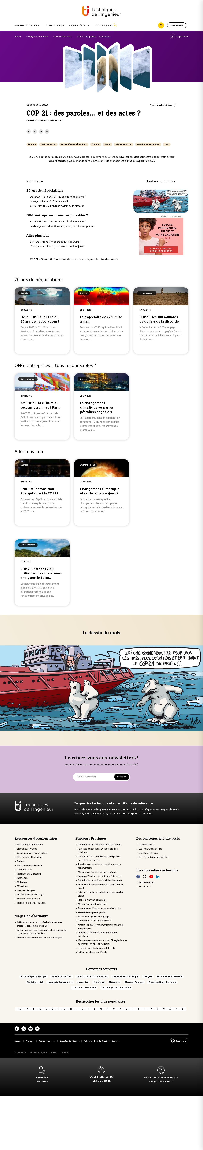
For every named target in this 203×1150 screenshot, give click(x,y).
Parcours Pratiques (56, 25)
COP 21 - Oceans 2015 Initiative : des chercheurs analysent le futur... (41, 573)
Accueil (18, 37)
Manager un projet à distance (92, 904)
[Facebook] (138, 876)
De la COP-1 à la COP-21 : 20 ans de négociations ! (57, 197)
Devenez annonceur (176, 216)
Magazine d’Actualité (79, 25)
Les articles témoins (148, 853)
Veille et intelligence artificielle (92, 952)
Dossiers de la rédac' (62, 37)
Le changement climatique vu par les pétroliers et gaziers (62, 226)
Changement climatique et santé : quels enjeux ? (57, 246)
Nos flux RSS (145, 887)
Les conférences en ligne (150, 849)
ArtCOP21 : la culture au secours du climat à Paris (57, 221)
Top (20, 1009)
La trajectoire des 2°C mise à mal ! (49, 201)
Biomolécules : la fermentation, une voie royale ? (40, 938)
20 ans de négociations (44, 190)
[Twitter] (144, 876)
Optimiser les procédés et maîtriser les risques (100, 845)
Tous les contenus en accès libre (154, 857)
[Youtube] (151, 876)
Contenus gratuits (104, 25)
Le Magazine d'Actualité (37, 37)
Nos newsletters (147, 882)
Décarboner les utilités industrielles (94, 921)
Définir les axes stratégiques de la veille (96, 948)
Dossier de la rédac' (37, 105)
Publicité (164, 216)
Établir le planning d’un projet (92, 900)
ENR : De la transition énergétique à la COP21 (55, 242)
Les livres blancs (146, 845)
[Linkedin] (157, 876)
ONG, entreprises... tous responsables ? (57, 215)
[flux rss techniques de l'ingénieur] (47, 131)
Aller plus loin (37, 235)
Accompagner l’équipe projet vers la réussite (99, 908)
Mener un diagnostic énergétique (94, 917)
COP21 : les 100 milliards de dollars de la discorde (57, 206)
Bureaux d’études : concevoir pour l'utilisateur (100, 876)
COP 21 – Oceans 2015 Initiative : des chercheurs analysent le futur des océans (74, 259)
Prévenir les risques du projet (92, 912)
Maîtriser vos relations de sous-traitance (97, 872)
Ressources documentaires (27, 25)
